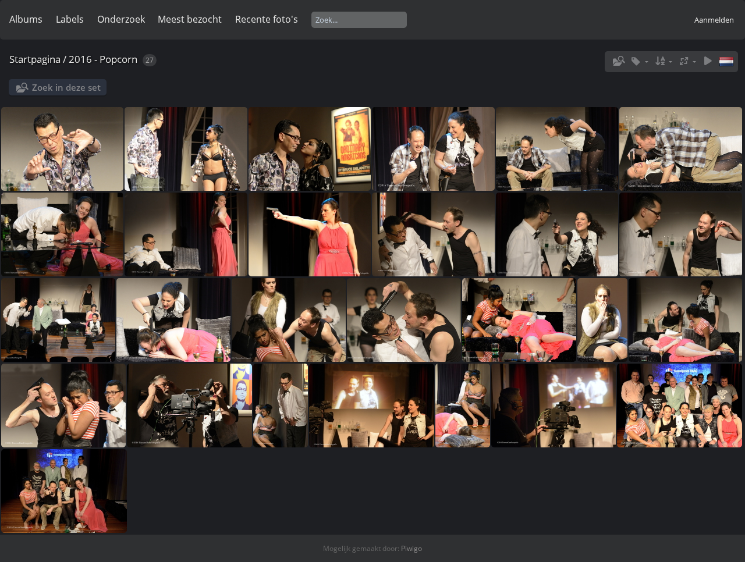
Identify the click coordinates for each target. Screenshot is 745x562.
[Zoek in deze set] (618, 61)
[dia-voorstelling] (708, 61)
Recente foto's (266, 19)
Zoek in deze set (66, 87)
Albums (25, 19)
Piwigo (411, 548)
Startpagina (35, 59)
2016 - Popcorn (103, 59)
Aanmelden (714, 20)
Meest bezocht (190, 19)
